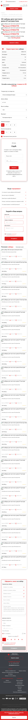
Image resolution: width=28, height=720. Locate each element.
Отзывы (19, 688)
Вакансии (20, 690)
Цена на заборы (19, 680)
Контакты (20, 687)
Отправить (14, 238)
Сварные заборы (22, 670)
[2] (11, 639)
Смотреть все (19, 247)
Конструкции (19, 683)
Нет (3, 125)
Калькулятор (19, 682)
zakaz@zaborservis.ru (14, 665)
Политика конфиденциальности (19, 692)
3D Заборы (10, 674)
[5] (22, 639)
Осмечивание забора (19, 685)
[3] (15, 639)
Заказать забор (14, 42)
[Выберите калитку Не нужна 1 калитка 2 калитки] (14, 597)
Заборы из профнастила (10, 670)
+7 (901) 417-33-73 (23, 1)
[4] (18, 639)
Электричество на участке (9, 136)
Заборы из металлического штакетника (10, 672)
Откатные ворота (7, 682)
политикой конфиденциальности (14, 174)
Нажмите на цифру (13, 636)
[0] (4, 639)
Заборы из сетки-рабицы (10, 675)
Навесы (7, 680)
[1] (7, 639)
